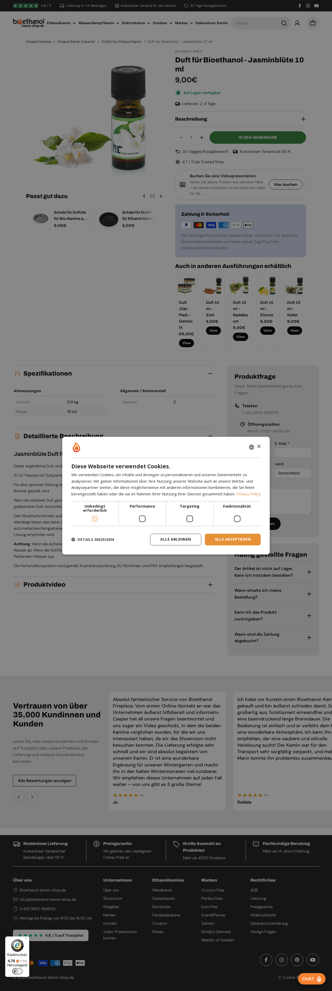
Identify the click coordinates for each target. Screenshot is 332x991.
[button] (92, 539)
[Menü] (26, 939)
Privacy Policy (248, 494)
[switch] (17, 971)
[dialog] (166, 495)
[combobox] (251, 447)
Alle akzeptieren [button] (233, 539)
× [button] (259, 447)
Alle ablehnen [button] (175, 539)
